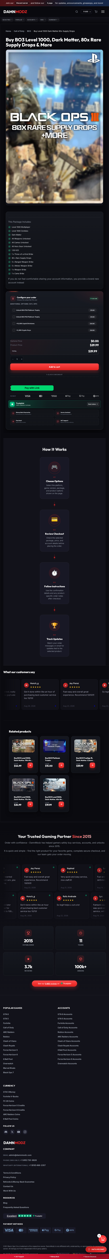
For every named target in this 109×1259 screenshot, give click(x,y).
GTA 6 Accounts (65, 1014)
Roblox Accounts (65, 1032)
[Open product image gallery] (54, 126)
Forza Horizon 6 (10, 1054)
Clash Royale (9, 1045)
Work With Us (9, 1191)
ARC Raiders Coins (11, 1114)
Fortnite (6, 1023)
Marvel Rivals (9, 1068)
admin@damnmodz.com (20, 1155)
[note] (32, 413)
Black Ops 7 (8, 1072)
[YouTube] (18, 1132)
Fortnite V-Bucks (10, 1096)
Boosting (7, 20)
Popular (19, 20)
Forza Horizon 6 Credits (14, 1110)
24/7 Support (19, 1256)
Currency (53, 20)
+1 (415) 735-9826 (28, 1160)
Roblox (6, 1036)
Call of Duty (19, 31)
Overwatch (8, 1063)
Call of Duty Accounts (67, 1027)
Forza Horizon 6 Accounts (69, 1059)
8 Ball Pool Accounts (67, 1050)
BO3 (29, 31)
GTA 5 (6, 1018)
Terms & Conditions (12, 1173)
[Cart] (96, 12)
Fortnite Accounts (66, 1023)
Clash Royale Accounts (68, 1045)
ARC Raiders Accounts (68, 1036)
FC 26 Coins (8, 1101)
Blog (5, 1203)
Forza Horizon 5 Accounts (69, 1054)
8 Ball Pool (8, 1059)
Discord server (22, 3)
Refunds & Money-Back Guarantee (18, 1182)
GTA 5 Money (9, 1092)
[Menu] (103, 12)
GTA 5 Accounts (65, 1018)
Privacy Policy (9, 1177)
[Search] (77, 12)
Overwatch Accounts (67, 1063)
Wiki (42, 20)
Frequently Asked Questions (16, 1207)
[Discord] (6, 1132)
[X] (12, 1132)
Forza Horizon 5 (10, 1050)
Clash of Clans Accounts (69, 1041)
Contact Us (8, 1186)
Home (8, 31)
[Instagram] (25, 1132)
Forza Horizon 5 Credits (14, 1105)
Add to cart (54, 367)
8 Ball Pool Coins (10, 1119)
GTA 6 (6, 1014)
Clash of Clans (9, 1041)
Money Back (55, 1256)
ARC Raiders (8, 1032)
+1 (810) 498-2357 (37, 1165)
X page (50, 3)
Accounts (31, 20)
